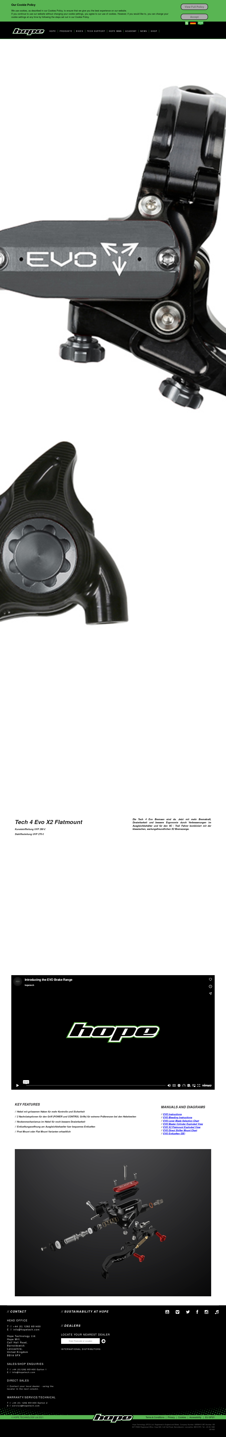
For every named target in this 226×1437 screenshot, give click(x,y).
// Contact (16, 1311)
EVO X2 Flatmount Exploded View (181, 1127)
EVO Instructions (172, 1114)
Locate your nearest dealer (85, 1334)
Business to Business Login (200, 23)
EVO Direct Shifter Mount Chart (180, 1130)
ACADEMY (131, 31)
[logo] (28, 32)
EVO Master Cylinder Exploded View (183, 1124)
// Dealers (71, 1326)
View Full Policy (194, 6)
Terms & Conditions (155, 1417)
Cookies (182, 1417)
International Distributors (81, 1349)
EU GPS (209, 1417)
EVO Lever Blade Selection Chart (181, 1120)
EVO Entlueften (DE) (174, 1133)
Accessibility (195, 1417)
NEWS (143, 31)
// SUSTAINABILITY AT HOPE (85, 1311)
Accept (194, 17)
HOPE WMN (115, 31)
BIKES (79, 31)
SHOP (154, 31)
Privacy (171, 1417)
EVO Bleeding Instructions (177, 1117)
